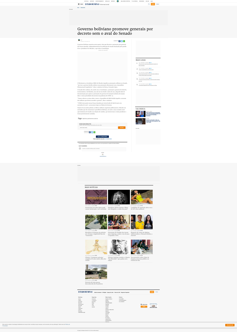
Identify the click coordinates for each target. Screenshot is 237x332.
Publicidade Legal (81, 312)
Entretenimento (100, 1)
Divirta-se (107, 321)
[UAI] (117, 1)
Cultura (79, 309)
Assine (153, 4)
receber (122, 127)
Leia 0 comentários (102, 136)
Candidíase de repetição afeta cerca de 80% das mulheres (141, 208)
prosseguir (230, 325)
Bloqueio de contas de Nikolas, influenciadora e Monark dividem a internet (141, 234)
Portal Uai (94, 298)
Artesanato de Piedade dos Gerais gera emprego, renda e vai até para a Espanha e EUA (118, 234)
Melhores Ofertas (125, 1)
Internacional (104, 4)
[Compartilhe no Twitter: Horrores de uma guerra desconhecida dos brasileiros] (96, 280)
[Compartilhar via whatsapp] (124, 41)
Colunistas (80, 308)
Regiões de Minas (108, 298)
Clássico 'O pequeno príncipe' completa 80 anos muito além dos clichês (95, 259)
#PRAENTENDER (108, 302)
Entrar (157, 4)
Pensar (106, 315)
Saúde (79, 307)
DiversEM (80, 305)
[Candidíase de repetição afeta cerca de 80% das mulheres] (142, 197)
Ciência (106, 308)
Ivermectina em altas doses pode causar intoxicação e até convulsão (95, 208)
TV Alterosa (135, 1)
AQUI (152, 1)
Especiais (107, 301)
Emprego (107, 304)
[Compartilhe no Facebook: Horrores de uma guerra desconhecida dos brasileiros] (95, 280)
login (106, 138)
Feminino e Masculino (109, 309)
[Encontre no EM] (149, 4)
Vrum (93, 305)
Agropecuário (108, 319)
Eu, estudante (121, 301)
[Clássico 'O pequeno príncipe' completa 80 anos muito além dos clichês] (96, 247)
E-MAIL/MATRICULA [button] (103, 156)
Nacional (80, 302)
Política (79, 300)
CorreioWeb (121, 298)
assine (110, 138)
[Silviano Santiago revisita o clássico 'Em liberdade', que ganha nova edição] (119, 247)
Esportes (107, 313)
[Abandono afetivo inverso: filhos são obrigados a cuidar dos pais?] (119, 197)
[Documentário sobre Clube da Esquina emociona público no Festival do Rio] (142, 247)
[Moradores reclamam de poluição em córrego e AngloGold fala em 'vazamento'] (96, 222)
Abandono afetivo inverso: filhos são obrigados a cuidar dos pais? (118, 208)
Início (78, 7)
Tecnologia (107, 312)
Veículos (107, 1)
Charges (107, 305)
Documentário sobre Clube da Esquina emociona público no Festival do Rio (140, 259)
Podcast (107, 316)
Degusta (107, 311)
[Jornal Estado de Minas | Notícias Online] (92, 4)
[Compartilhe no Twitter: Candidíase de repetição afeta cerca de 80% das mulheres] (142, 205)
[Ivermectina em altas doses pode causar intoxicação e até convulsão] (96, 197)
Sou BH (147, 1)
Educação (80, 311)
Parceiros (141, 1)
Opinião (106, 300)
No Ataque (107, 317)
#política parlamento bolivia (90, 118)
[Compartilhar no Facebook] (119, 41)
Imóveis (113, 1)
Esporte (92, 1)
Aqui (93, 304)
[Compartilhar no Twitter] (122, 41)
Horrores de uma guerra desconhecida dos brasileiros (94, 283)
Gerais (79, 298)
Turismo (107, 307)
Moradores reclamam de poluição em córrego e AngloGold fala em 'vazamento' (95, 234)
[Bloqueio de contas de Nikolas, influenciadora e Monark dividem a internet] (142, 222)
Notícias (86, 1)
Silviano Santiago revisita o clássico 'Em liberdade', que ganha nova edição (119, 259)
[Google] (102, 154)
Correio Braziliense (122, 300)
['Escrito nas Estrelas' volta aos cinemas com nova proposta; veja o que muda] (140, 121)
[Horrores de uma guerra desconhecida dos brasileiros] (96, 272)
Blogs (93, 302)
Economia (80, 301)
